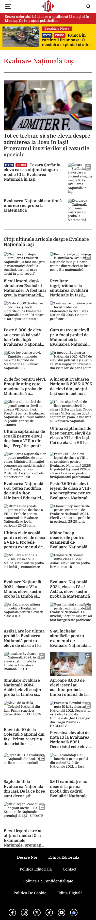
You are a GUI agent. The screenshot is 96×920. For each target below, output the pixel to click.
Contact (69, 869)
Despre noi (27, 857)
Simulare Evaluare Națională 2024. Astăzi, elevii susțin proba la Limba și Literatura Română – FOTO (24, 692)
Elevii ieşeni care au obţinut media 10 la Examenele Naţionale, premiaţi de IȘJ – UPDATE (23, 840)
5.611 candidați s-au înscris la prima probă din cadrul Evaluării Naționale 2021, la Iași (69, 791)
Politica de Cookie (30, 893)
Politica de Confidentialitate (48, 881)
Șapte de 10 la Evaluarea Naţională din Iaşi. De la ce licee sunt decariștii (24, 788)
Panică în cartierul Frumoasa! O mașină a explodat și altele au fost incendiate (67, 40)
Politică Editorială (36, 869)
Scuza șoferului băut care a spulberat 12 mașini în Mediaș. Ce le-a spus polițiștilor (47, 19)
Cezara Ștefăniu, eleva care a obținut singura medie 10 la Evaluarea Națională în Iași (32, 172)
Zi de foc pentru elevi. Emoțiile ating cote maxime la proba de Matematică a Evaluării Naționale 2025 (25, 391)
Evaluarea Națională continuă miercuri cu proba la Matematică (33, 206)
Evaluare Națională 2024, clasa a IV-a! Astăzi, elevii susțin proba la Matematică (70, 589)
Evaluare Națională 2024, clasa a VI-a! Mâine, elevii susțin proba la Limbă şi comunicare (22, 591)
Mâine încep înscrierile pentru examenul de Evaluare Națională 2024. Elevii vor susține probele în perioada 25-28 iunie (70, 547)
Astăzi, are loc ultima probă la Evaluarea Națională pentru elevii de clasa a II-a (24, 638)
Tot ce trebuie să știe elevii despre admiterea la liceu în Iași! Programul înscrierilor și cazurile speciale (47, 145)
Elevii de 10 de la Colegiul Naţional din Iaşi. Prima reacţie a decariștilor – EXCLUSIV (24, 739)
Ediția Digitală (69, 893)
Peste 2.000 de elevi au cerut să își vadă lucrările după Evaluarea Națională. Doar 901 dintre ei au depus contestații (24, 342)
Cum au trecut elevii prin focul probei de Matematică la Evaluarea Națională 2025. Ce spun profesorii (70, 342)
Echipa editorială (63, 857)
